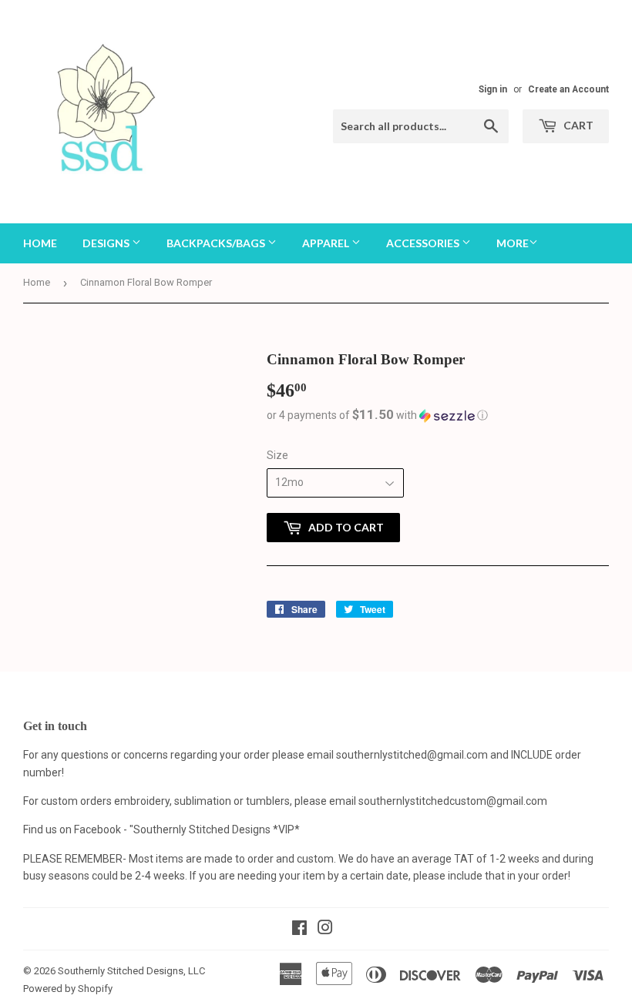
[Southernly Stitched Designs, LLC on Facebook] (299, 929)
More (512, 243)
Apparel (326, 243)
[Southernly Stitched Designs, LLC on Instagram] (325, 929)
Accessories (424, 243)
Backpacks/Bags (216, 243)
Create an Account (568, 89)
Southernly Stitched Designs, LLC (131, 971)
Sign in (493, 89)
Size (277, 455)
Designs (107, 243)
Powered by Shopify (68, 988)
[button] (438, 415)
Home (40, 243)
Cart (577, 125)
